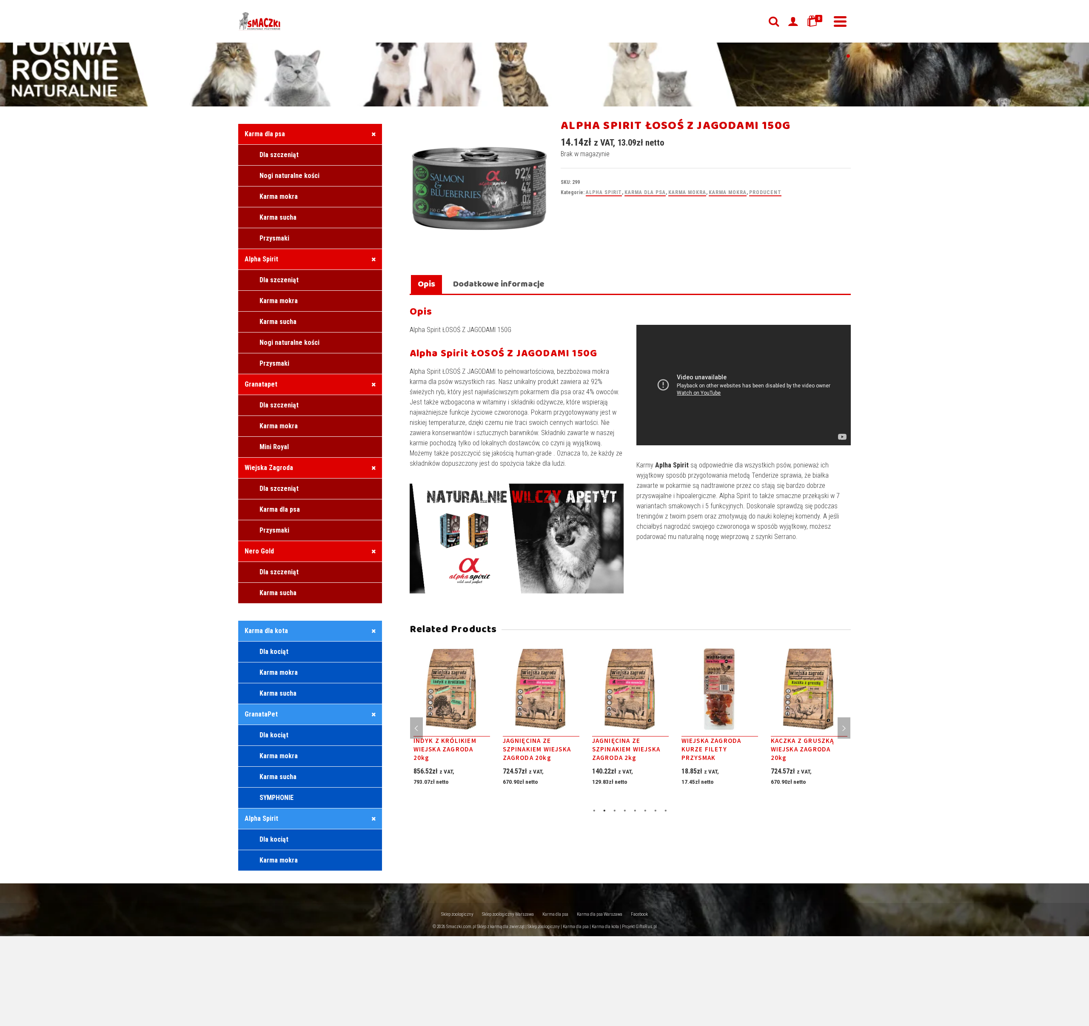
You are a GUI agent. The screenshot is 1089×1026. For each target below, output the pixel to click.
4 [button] (625, 809)
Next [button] (844, 728)
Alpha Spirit (604, 192)
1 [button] (594, 809)
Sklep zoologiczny (457, 914)
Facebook (639, 914)
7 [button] (655, 809)
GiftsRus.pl (646, 926)
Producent (765, 192)
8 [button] (665, 809)
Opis (426, 284)
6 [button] (645, 809)
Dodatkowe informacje (498, 284)
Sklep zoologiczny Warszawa (508, 914)
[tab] (426, 285)
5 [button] (635, 809)
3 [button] (614, 809)
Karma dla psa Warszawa (599, 914)
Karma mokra (687, 192)
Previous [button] (416, 728)
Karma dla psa (645, 192)
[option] (451, 726)
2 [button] (604, 809)
